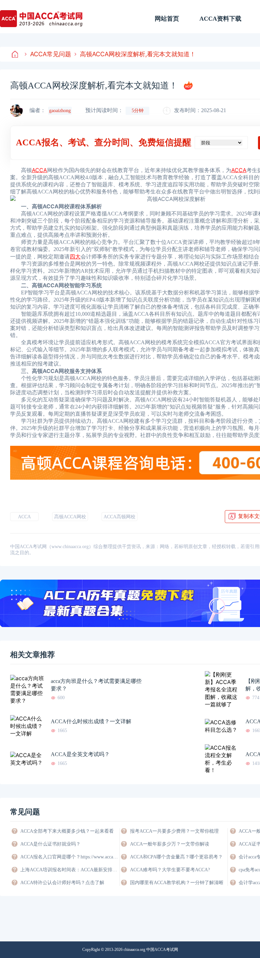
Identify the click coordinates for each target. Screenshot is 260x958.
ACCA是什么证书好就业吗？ (50, 844)
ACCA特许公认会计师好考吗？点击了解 (62, 882)
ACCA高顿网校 (119, 516)
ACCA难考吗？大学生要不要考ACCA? (170, 869)
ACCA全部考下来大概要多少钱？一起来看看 (67, 831)
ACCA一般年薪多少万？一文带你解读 (169, 844)
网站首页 (167, 18)
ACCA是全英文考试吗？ (80, 754)
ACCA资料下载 (220, 18)
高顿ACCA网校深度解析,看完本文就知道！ (138, 54)
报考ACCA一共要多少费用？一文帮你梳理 (174, 831)
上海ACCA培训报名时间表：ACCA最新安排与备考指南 (69, 869)
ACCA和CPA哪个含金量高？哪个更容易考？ (176, 856)
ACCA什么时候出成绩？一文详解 (91, 721)
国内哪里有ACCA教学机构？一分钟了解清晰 (176, 882)
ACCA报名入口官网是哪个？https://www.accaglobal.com (69, 856)
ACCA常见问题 (50, 54)
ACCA (24, 516)
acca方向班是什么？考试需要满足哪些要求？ (96, 684)
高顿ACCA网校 (70, 516)
